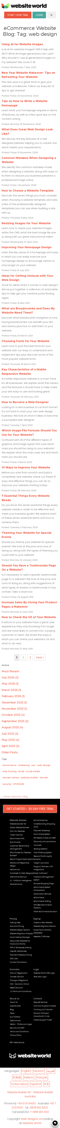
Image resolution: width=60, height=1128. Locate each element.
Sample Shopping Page (44, 883)
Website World (32, 1123)
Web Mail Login (40, 976)
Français (41, 1077)
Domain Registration (19, 973)
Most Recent (10, 671)
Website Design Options (20, 930)
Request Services (40, 1002)
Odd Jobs (14, 958)
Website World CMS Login (44, 973)
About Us (16, 796)
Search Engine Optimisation (22, 859)
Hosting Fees (15, 922)
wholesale (18, 783)
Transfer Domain (17, 976)
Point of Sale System (42, 834)
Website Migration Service (45, 926)
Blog (25, 796)
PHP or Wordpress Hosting (20, 947)
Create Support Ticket (43, 1020)
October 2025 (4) (13, 714)
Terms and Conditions (19, 1031)
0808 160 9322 (39, 1107)
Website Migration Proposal (21, 933)
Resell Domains (16, 987)
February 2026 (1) (13, 696)
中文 (46, 1084)
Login (36, 969)
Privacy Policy (15, 1035)
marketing (24, 765)
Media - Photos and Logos (21, 1024)
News (12, 1013)
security (6, 784)
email (21, 771)
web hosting (9, 771)
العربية (50, 1071)
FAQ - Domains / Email (19, 984)
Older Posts (10, 752)
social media (33, 771)
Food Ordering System (43, 852)
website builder (29, 777)
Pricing (13, 918)
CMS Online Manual (18, 877)
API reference (17, 1042)
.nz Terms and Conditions (20, 991)
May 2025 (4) (10, 739)
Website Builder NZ (18, 824)
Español (35, 1084)
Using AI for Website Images (22, 44)
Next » (40, 657)
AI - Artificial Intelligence (20, 880)
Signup (37, 918)
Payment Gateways (42, 830)
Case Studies (15, 1006)
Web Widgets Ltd (32, 1119)
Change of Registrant (19, 980)
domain (44, 777)
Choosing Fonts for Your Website (25, 341)
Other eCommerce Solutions (45, 911)
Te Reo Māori (19, 1084)
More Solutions (16, 884)
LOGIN (39, 15)
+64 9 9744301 (26, 1103)
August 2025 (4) (12, 727)
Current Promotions (18, 962)
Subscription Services (42, 894)
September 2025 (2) (15, 721)
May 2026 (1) (10, 683)
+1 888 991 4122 (39, 1112)
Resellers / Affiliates (42, 936)
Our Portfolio (15, 1017)
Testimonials (15, 1020)
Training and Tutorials (43, 1009)
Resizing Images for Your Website (26, 223)
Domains (15, 969)
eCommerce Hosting (42, 901)
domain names (10, 777)
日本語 (17, 1077)
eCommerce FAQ (17, 838)
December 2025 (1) (14, 702)
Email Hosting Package (20, 937)
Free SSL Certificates (18, 951)
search (51, 15)
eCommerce (9, 765)
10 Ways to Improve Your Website (26, 467)
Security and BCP (17, 1028)
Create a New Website (43, 922)
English (26, 1071)
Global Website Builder (19, 827)
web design (43, 765)
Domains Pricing (17, 926)
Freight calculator (41, 863)
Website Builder (18, 820)
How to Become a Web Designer (25, 402)
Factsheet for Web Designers (22, 873)
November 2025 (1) (14, 708)
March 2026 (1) (11, 690)
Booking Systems (40, 849)
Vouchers (38, 845)
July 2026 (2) (10, 677)
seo (33, 765)
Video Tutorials (16, 835)
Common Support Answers (45, 1006)
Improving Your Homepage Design (27, 247)
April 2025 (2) (10, 746)
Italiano (29, 1077)
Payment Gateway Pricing (21, 955)
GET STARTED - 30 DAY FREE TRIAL (30, 809)
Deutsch (38, 1071)
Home (7, 796)
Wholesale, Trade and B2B (45, 838)
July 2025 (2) (10, 733)
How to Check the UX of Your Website (29, 617)
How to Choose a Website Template (28, 190)
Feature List (15, 869)
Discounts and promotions (45, 841)
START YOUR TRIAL (18, 15)
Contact (37, 998)
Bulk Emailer (15, 842)
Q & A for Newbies (17, 831)
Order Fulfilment (41, 873)
